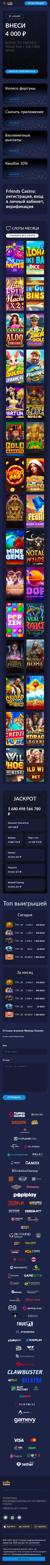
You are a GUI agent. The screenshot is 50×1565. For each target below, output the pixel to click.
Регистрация (36, 3)
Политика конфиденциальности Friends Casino (24, 1501)
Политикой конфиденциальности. (26, 1554)
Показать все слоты (22, 235)
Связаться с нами (15, 1508)
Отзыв (6, 1060)
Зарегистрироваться (22, 71)
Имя (5, 1046)
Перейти (14, 99)
